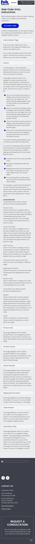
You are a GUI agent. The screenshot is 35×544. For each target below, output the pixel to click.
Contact (26, 3)
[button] (17, 40)
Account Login (10, 26)
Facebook (3, 478)
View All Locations (7, 506)
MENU (14, 3)
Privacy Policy (6, 509)
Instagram (7, 478)
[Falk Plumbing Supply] (5, 3)
